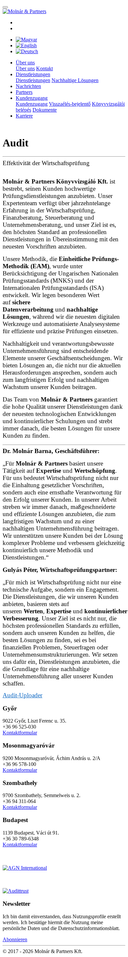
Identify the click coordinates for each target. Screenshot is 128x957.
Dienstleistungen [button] (33, 74)
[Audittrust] (16, 891)
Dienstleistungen (33, 80)
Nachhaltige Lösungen (75, 80)
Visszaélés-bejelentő (70, 104)
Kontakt (44, 68)
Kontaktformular (20, 732)
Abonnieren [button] (15, 939)
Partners (24, 92)
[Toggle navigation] (5, 7)
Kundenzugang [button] (32, 98)
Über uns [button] (25, 62)
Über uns (25, 68)
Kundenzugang (32, 104)
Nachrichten (28, 86)
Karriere (24, 116)
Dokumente (44, 110)
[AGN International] (25, 868)
